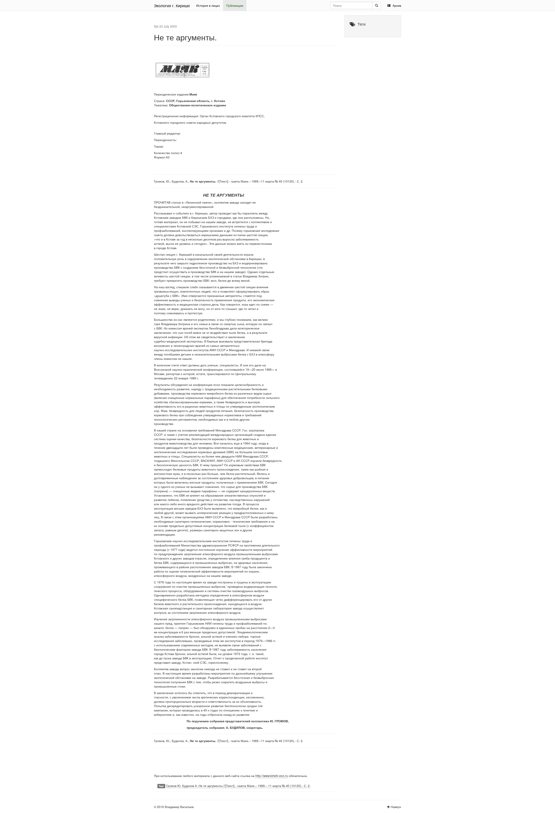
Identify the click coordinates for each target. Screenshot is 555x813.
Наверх (396, 807)
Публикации (234, 5)
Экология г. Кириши (172, 5)
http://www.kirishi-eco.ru (271, 776)
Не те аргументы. (185, 37)
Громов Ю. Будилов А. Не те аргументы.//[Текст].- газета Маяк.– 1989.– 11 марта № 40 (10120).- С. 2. (238, 785)
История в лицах (208, 5)
